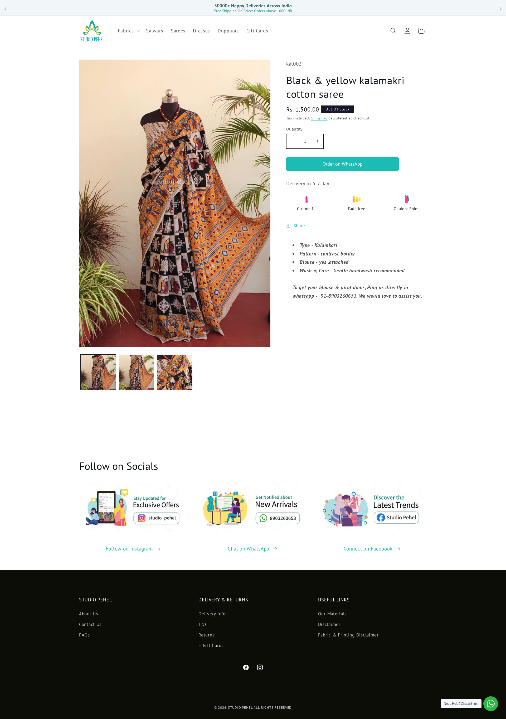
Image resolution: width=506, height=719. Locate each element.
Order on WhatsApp (343, 164)
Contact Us (90, 624)
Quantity (294, 129)
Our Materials (332, 614)
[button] (128, 30)
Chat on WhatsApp (248, 548)
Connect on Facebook (368, 548)
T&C (203, 624)
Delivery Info (211, 614)
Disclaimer (329, 624)
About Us (88, 614)
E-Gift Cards (210, 645)
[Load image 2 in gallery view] (136, 372)
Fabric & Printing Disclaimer (348, 635)
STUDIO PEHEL (241, 707)
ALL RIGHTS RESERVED (273, 707)
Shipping (319, 117)
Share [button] (299, 226)
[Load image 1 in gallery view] (98, 372)
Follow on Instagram (129, 548)
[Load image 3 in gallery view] (174, 372)
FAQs (84, 635)
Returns (206, 635)
